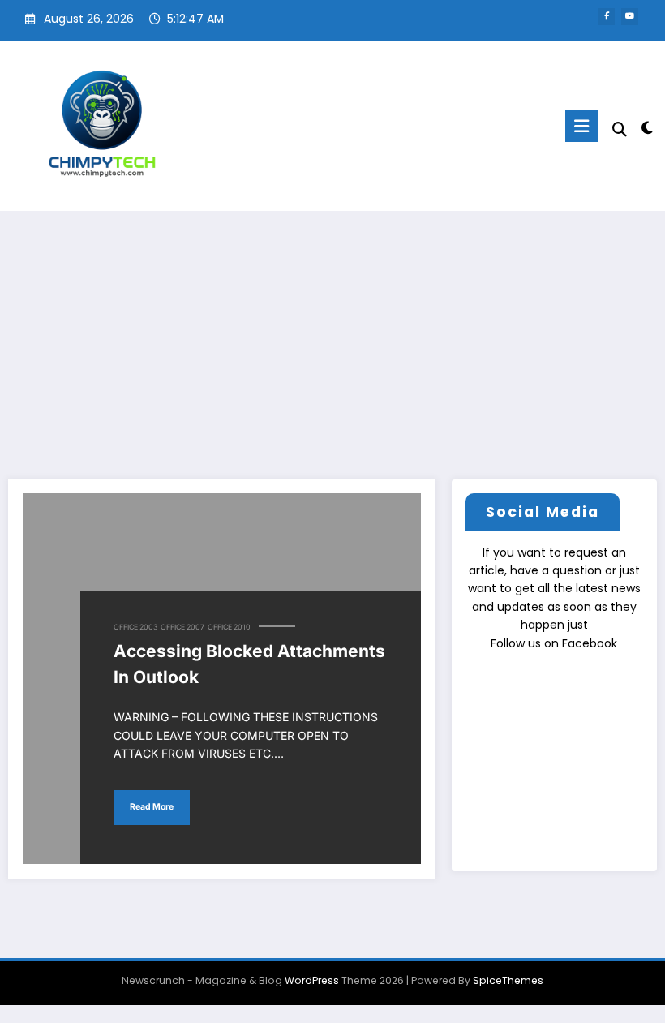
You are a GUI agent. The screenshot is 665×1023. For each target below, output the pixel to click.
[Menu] (581, 126)
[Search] (619, 129)
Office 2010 (229, 627)
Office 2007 (182, 627)
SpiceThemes (508, 980)
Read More (152, 807)
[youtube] (629, 16)
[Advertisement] (332, 332)
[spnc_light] (646, 128)
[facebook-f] (606, 16)
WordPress (312, 980)
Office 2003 (135, 627)
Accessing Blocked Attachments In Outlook (249, 664)
